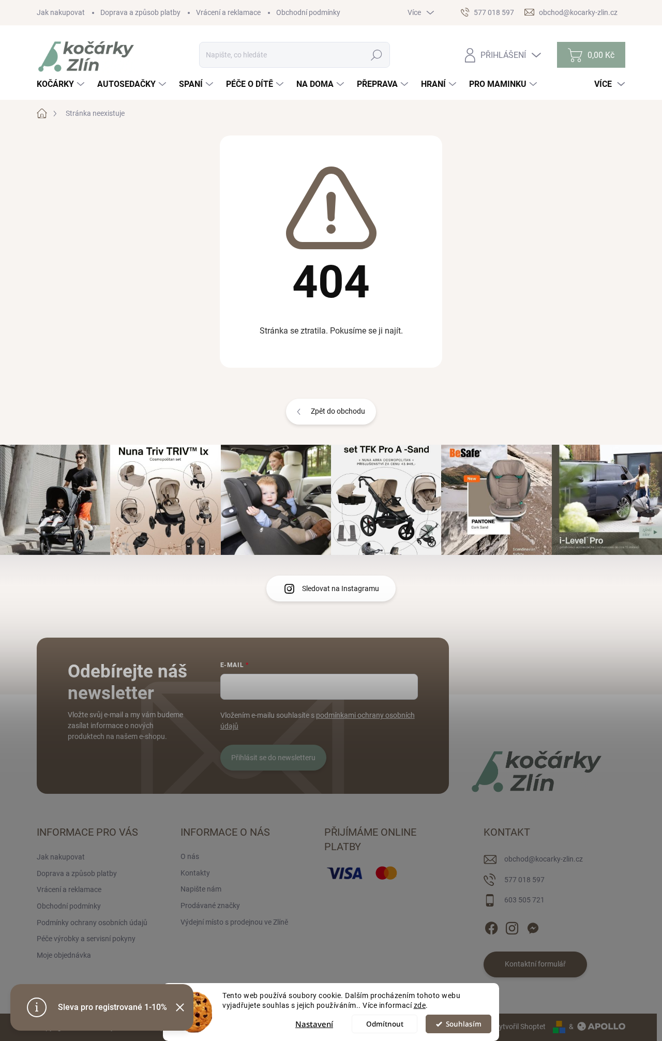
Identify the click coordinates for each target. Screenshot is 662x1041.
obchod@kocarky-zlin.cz (543, 859)
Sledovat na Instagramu (340, 588)
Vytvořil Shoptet (520, 1026)
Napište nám (200, 889)
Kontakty (195, 873)
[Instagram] (512, 926)
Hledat (376, 55)
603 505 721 (524, 900)
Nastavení (314, 1024)
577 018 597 (524, 880)
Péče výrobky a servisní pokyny (86, 938)
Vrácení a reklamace (228, 12)
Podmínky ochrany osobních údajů (92, 922)
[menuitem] (62, 84)
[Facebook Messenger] (532, 926)
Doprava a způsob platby (140, 12)
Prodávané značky (210, 905)
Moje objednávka (64, 955)
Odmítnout (384, 1024)
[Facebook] (491, 926)
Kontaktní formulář (535, 964)
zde (420, 1005)
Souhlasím (464, 1024)
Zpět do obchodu (338, 411)
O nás (189, 856)
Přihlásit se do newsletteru (273, 757)
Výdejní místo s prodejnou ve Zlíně (234, 922)
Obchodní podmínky (308, 12)
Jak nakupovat (61, 12)
